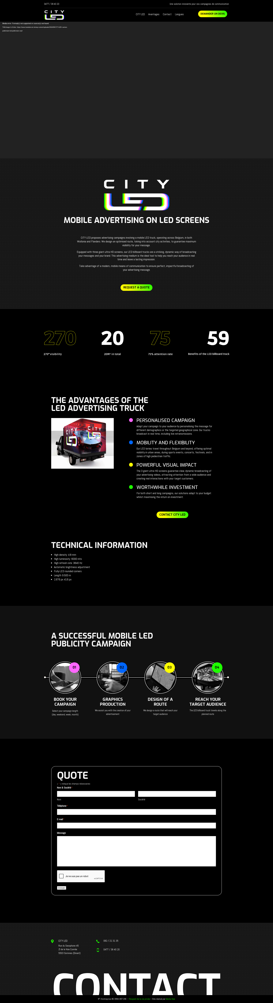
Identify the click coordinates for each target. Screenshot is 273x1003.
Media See (170, 998)
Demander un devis (212, 13)
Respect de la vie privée (139, 998)
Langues (179, 14)
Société (141, 799)
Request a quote (136, 287)
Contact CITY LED (172, 515)
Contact (167, 14)
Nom (59, 799)
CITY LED (140, 14)
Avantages (153, 14)
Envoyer (61, 888)
